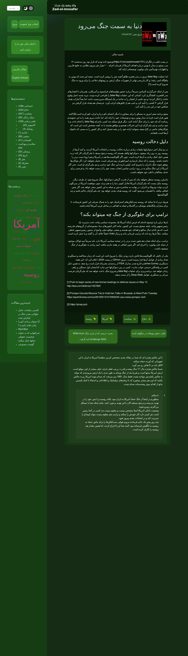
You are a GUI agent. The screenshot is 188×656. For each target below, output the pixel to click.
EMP (14, 210)
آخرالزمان (36, 203)
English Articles (20, 78)
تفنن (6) (22, 167)
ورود (14, 24)
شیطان (38, 267)
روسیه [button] (89, 319)
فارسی (12, 8)
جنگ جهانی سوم (22, 253)
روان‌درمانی (17, 203)
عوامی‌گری (17, 231)
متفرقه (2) (23, 163)
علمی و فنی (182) (27, 121)
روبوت (29, 239)
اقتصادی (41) (24, 140)
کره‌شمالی (27, 260)
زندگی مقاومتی (20, 195)
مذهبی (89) (23, 136)
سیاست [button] (128, 319)
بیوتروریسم (20, 217)
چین (37, 238)
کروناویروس (34, 231)
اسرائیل (21, 210)
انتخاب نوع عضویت (29, 24)
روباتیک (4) (28, 129)
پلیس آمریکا (18, 274)
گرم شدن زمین (26, 282)
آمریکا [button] (105, 319)
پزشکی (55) (24, 151)
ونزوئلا (34, 246)
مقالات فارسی (19, 69)
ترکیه (31, 195)
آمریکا (26, 224)
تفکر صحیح (31, 217)
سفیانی (37, 195)
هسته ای (31, 209)
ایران (24, 231)
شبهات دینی (23, 245)
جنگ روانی (16, 239)
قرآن (23, 238)
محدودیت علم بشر (23, 267)
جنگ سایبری (27, 203)
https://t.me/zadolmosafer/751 (129, 62)
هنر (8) (21, 159)
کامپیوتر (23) (29, 125)
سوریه (35, 253)
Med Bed (23, 329)
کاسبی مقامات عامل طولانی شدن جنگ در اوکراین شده (28, 314)
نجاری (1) (22, 132)
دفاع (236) (23, 110)
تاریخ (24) (22, 155)
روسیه (31, 274)
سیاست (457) (25, 114)
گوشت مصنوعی (26, 344)
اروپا (39, 210)
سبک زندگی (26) (26, 117)
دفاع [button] (144, 319)
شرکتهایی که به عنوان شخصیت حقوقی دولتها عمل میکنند (29, 337)
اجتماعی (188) (25, 106)
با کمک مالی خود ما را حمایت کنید (25, 47)
